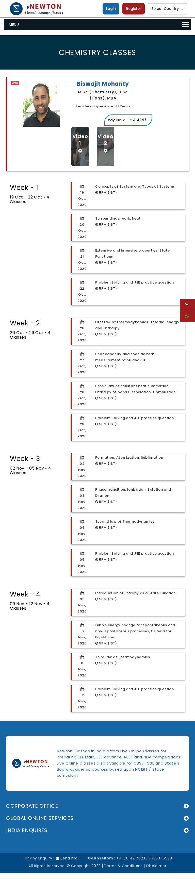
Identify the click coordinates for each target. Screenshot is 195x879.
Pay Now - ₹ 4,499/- (128, 120)
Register (133, 8)
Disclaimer (156, 865)
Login (111, 8)
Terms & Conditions (123, 865)
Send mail (69, 858)
